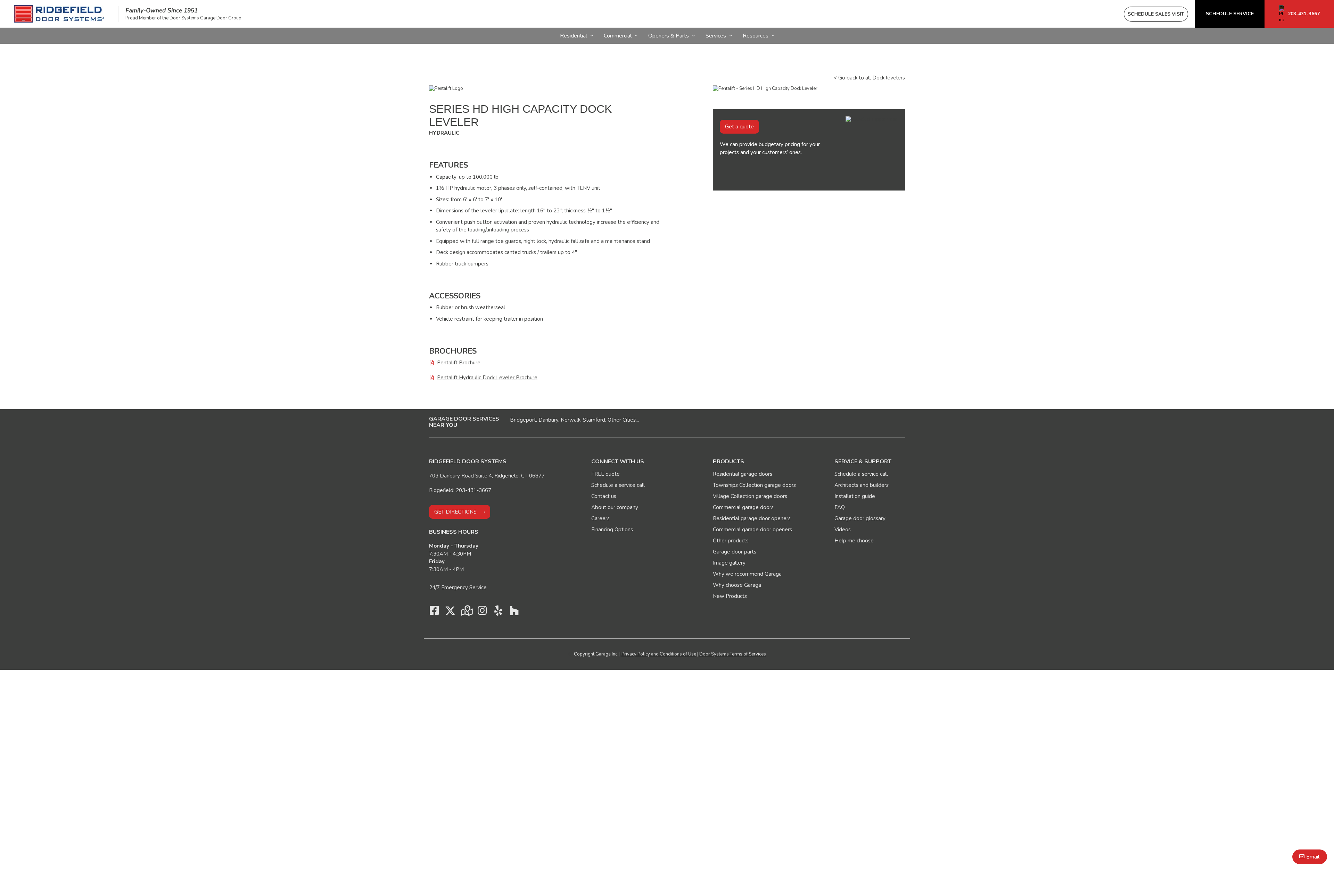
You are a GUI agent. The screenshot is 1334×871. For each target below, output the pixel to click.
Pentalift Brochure (458, 362)
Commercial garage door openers (752, 529)
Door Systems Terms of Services (732, 654)
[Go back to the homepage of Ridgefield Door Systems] (59, 14)
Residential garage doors (742, 474)
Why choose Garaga (737, 585)
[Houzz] (514, 612)
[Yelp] (498, 612)
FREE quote (605, 474)
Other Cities (622, 419)
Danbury (548, 419)
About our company (614, 507)
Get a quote (739, 126)
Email (1312, 857)
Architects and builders (861, 485)
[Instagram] (482, 612)
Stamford (594, 419)
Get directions (455, 511)
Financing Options (612, 529)
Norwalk (570, 419)
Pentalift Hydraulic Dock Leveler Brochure (487, 377)
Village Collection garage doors (750, 496)
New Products (730, 596)
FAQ (839, 507)
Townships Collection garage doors (754, 485)
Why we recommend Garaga (747, 573)
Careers (600, 518)
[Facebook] (434, 612)
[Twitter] (450, 612)
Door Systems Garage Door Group (205, 18)
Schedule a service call (618, 485)
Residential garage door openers (752, 518)
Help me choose (854, 540)
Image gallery (729, 562)
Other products (731, 540)
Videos (842, 529)
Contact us (603, 496)
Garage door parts (734, 551)
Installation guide (854, 496)
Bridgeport (523, 419)
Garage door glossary (860, 518)
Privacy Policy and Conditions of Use (658, 654)
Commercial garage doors (743, 507)
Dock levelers (888, 77)
